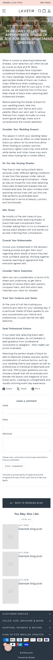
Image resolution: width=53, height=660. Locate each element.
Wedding (29, 25)
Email (5, 419)
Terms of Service (38, 477)
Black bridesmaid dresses (20, 68)
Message (7, 434)
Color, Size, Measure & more (23, 620)
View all (26, 519)
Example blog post (30, 529)
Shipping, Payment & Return (22, 627)
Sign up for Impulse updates (23, 634)
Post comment (14, 466)
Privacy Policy (19, 477)
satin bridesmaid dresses (23, 186)
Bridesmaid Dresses (15, 25)
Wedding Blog (29, 21)
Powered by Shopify (26, 657)
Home (18, 21)
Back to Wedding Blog (28, 503)
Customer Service (16, 613)
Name (5, 405)
